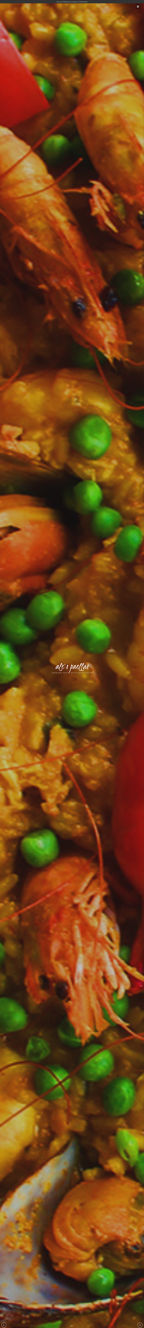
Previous (3, 1325)
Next (141, 1326)
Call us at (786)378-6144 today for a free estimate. (72, 2)
